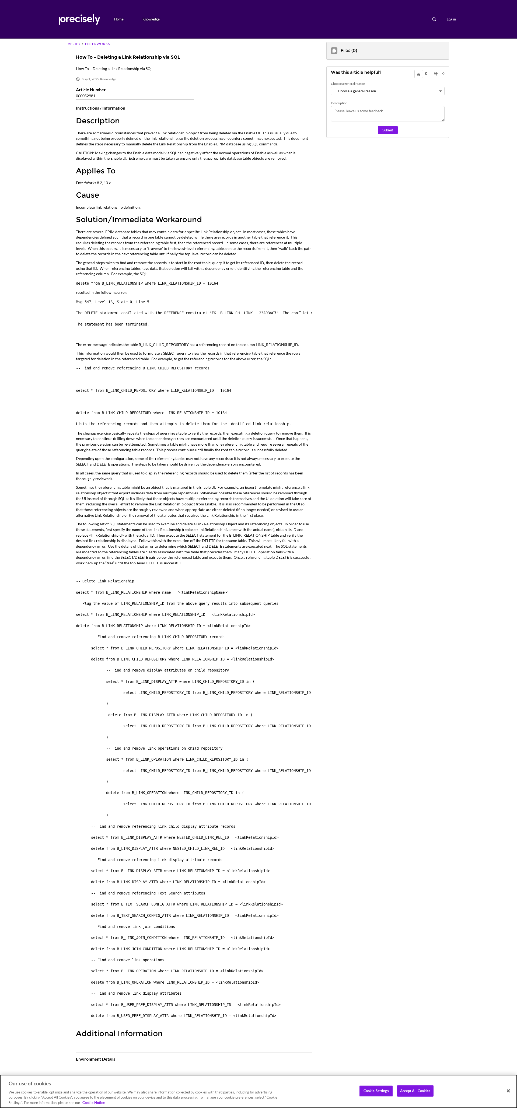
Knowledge (151, 19)
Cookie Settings (376, 1091)
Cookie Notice (93, 1102)
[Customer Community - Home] (79, 19)
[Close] (508, 1091)
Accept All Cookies (415, 1091)
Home (119, 19)
